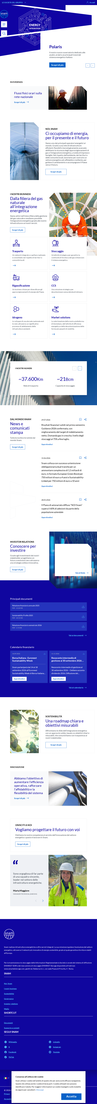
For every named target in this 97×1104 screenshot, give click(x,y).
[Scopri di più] (14, 265)
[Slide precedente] (35, 900)
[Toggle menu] (4, 24)
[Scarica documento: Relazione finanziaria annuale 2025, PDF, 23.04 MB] (83, 606)
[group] (31, 379)
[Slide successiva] (80, 368)
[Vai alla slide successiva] (93, 65)
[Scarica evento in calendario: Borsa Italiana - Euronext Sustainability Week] (45, 654)
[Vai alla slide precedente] (88, 65)
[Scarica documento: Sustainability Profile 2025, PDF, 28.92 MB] (83, 616)
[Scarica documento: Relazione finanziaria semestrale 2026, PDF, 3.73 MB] (83, 626)
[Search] (4, 33)
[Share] (85, 419)
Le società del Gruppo (12, 2)
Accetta (71, 1096)
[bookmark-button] (80, 419)
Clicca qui (40, 1090)
